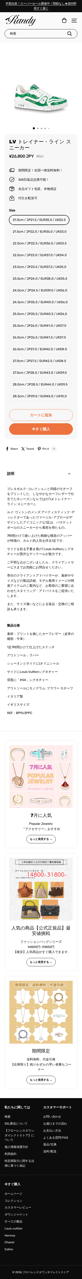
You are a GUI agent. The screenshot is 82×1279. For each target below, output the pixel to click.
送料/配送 (49, 1151)
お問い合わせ (52, 1116)
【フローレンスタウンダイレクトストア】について (19, 1135)
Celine (9, 1249)
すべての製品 (13, 1221)
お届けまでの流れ (55, 1123)
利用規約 (10, 1154)
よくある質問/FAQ (55, 1137)
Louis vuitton (13, 1228)
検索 (7, 1116)
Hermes (10, 1235)
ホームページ (13, 1193)
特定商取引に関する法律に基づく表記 (19, 1163)
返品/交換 (49, 1144)
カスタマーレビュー (18, 1207)
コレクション (13, 1200)
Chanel (9, 1242)
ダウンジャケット (16, 1214)
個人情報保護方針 (16, 1147)
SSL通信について (16, 1123)
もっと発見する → (41, 839)
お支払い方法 (52, 1130)
